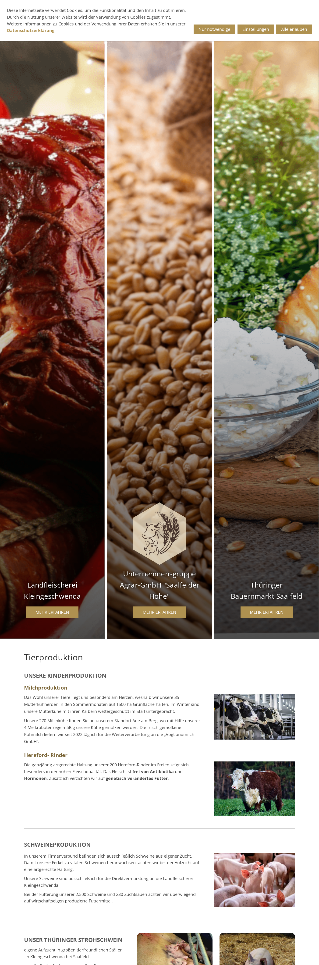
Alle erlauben (294, 29)
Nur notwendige (214, 29)
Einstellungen (255, 29)
